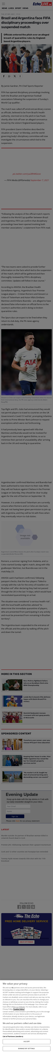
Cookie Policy (19, 1009)
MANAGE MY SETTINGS (26, 1048)
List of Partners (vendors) (13, 1036)
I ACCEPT (26, 1041)
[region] (26, 1016)
